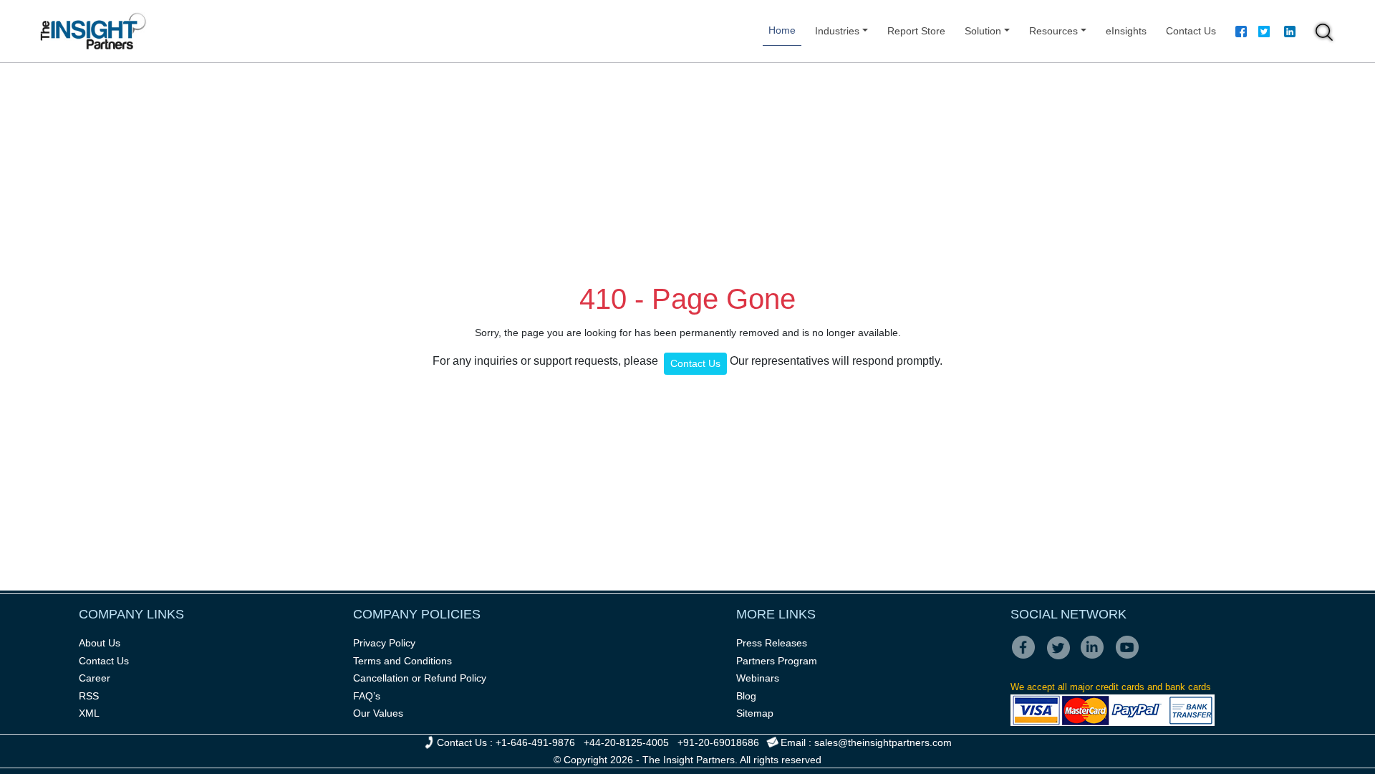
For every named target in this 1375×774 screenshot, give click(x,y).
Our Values (378, 713)
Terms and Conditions (402, 660)
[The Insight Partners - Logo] (93, 31)
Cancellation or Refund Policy (419, 678)
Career (94, 678)
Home (782, 30)
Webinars (757, 678)
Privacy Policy (384, 643)
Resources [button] (1053, 31)
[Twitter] (1264, 33)
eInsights (1126, 31)
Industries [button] (837, 31)
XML (89, 713)
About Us (99, 643)
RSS (89, 696)
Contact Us (1191, 31)
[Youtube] (1130, 657)
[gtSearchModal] (1324, 34)
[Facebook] (1241, 33)
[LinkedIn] (1097, 657)
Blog (746, 696)
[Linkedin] (1289, 33)
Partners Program (776, 660)
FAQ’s (366, 696)
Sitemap (754, 713)
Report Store (916, 31)
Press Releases (771, 643)
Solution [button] (983, 31)
